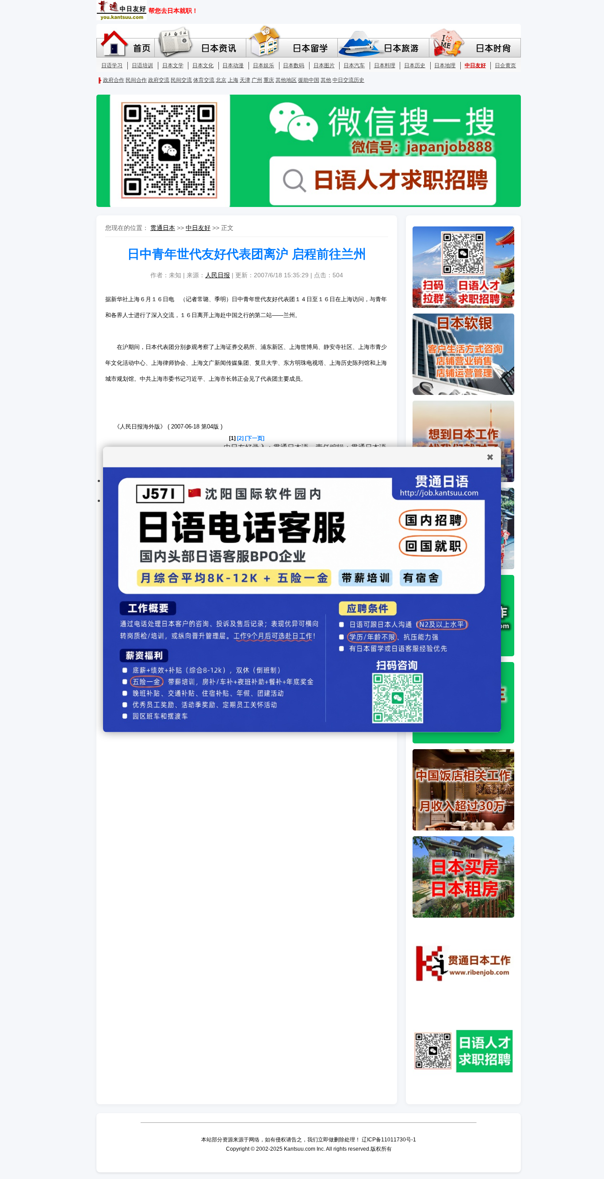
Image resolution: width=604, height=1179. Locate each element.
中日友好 (198, 227)
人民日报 (217, 275)
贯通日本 (162, 227)
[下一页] (254, 438)
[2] (240, 438)
